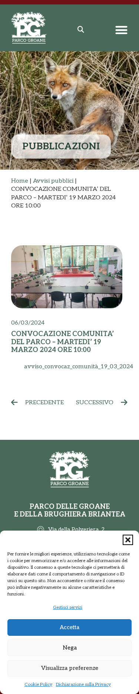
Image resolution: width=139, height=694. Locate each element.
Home (19, 181)
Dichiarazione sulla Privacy (83, 684)
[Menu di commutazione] (121, 29)
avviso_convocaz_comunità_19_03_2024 (78, 366)
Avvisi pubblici (53, 181)
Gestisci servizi (67, 607)
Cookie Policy (38, 684)
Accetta (69, 627)
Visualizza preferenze (69, 668)
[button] (128, 540)
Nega (70, 647)
